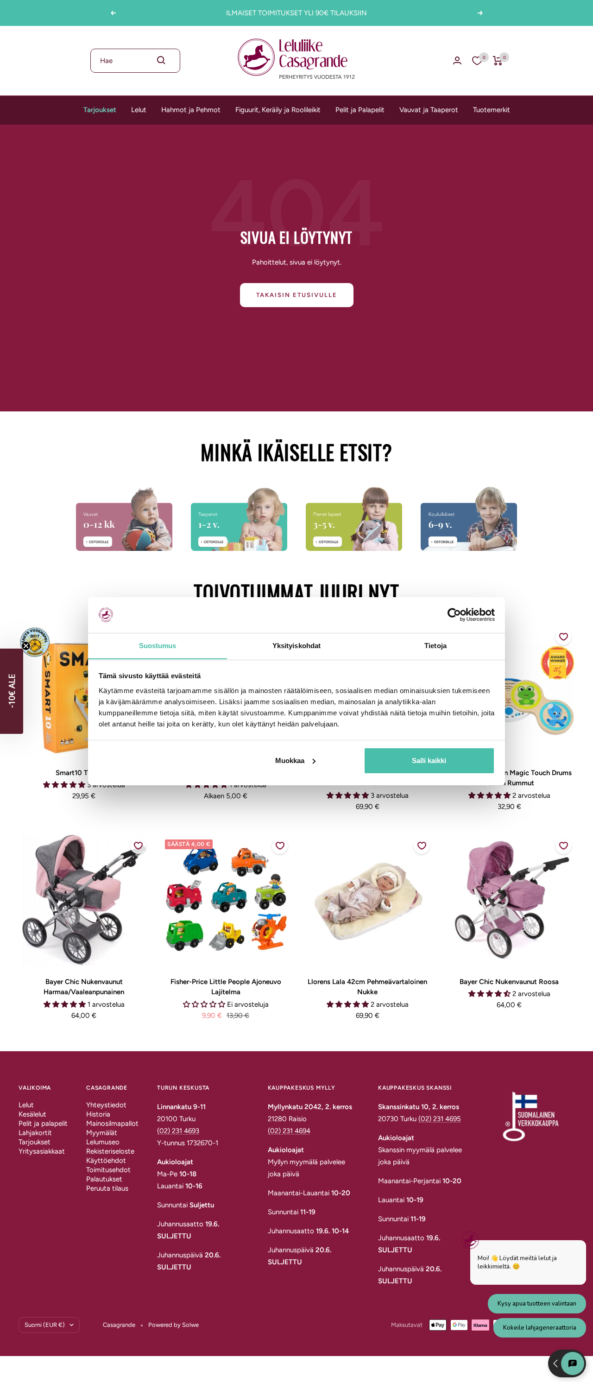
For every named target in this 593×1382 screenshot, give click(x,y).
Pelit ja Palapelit (360, 110)
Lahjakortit (35, 1133)
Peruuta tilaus (107, 1188)
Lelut (138, 110)
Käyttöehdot (106, 1160)
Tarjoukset (99, 110)
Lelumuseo (103, 1142)
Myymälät (101, 1133)
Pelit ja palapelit (43, 1123)
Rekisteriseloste (110, 1151)
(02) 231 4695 (439, 1119)
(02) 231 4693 (178, 1131)
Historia (98, 1114)
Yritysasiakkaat (42, 1151)
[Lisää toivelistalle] (563, 637)
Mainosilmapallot (112, 1123)
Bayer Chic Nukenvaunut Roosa (509, 982)
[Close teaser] (26, 645)
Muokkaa (289, 760)
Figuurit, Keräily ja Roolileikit (278, 110)
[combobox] (135, 61)
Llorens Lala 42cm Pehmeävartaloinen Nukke (367, 987)
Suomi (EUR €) (45, 1324)
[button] (11, 691)
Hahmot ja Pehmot (191, 110)
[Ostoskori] (498, 60)
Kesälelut (32, 1114)
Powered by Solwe (173, 1324)
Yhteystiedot (106, 1105)
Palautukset (104, 1179)
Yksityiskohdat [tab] (296, 645)
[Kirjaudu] (457, 60)
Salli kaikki (429, 760)
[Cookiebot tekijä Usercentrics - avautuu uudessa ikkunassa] (454, 615)
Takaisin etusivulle (296, 294)
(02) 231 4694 (289, 1131)
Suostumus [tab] (158, 645)
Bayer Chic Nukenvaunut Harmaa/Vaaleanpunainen (84, 987)
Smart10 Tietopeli (84, 773)
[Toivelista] (477, 60)
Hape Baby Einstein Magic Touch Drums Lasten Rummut (509, 778)
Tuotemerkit (491, 110)
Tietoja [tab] (435, 645)
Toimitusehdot (108, 1170)
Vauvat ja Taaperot (428, 110)
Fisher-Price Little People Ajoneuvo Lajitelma (225, 987)
